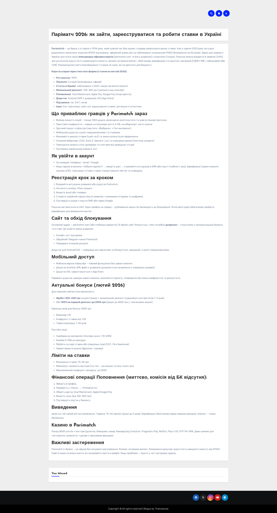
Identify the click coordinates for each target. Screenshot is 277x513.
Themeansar (161, 508)
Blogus (147, 508)
